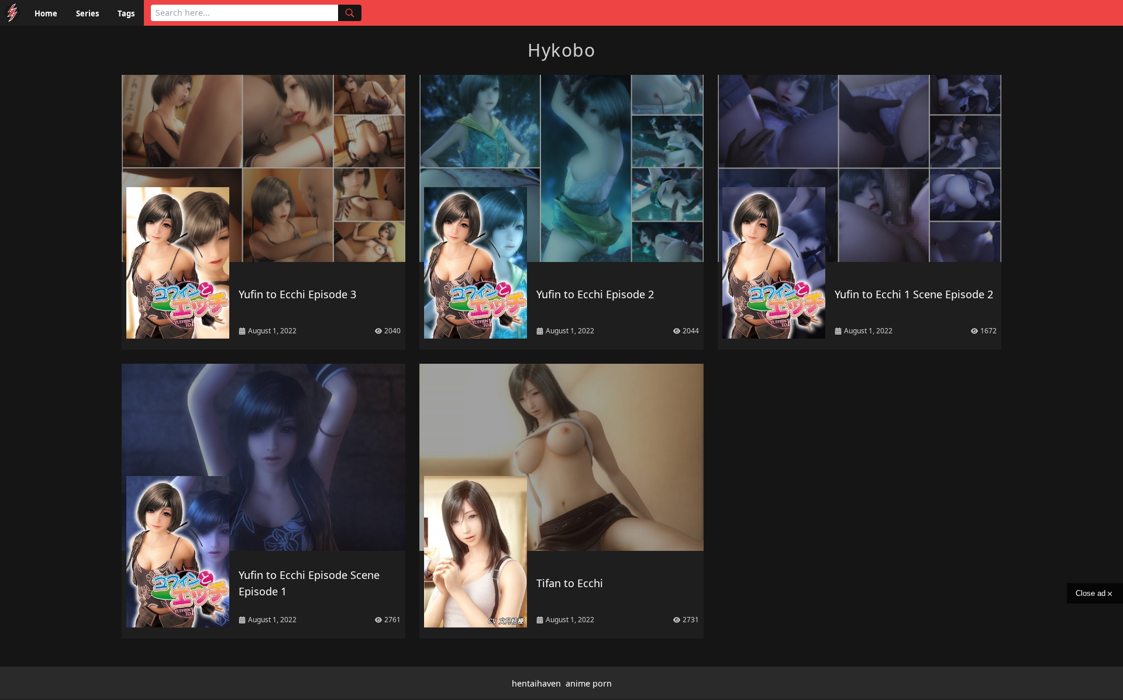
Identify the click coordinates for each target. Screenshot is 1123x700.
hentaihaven (536, 683)
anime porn (589, 683)
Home (46, 13)
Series (87, 13)
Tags (126, 13)
